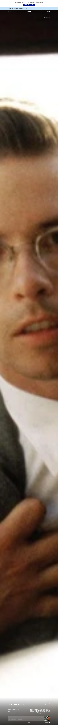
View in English (24, 8)
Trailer (47, 704)
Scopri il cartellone (29, 4)
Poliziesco (10, 709)
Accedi (48, 11)
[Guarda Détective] (47, 718)
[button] (8, 11)
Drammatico (14, 709)
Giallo (18, 709)
